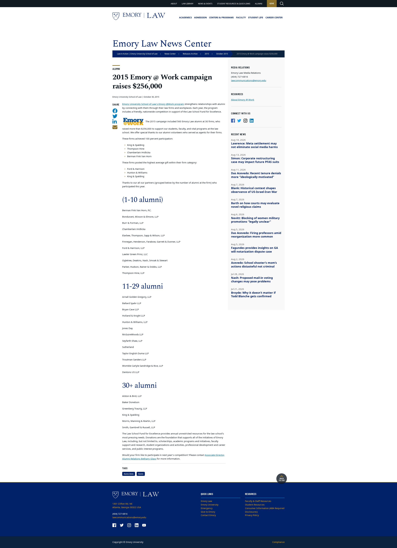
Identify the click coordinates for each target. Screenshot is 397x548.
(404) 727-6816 (119, 514)
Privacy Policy (252, 515)
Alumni (258, 4)
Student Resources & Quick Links (233, 4)
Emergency (206, 508)
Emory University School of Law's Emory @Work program (153, 104)
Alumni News (129, 474)
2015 (207, 53)
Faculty (241, 17)
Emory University (209, 504)
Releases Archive (190, 53)
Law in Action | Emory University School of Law (137, 53)
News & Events (205, 4)
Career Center (274, 17)
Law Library (187, 4)
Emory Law (206, 501)
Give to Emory (208, 512)
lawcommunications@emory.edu (248, 80)
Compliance (278, 542)
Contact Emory (208, 515)
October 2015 (222, 53)
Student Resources (255, 504)
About (174, 4)
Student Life (255, 17)
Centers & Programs (221, 17)
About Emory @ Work (242, 99)
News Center (170, 53)
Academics (185, 17)
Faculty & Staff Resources (258, 501)
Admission (200, 17)
